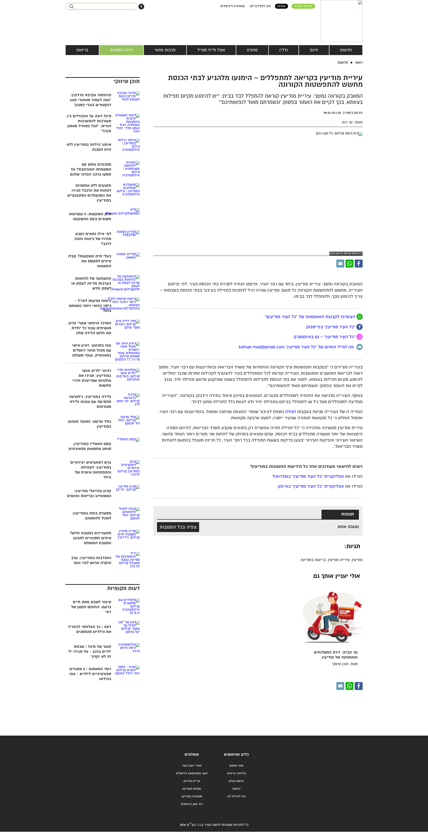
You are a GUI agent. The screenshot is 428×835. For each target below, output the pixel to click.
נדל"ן (283, 50)
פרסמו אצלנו (303, 6)
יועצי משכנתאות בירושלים (192, 773)
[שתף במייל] (340, 264)
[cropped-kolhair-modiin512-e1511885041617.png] (342, 21)
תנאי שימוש (236, 765)
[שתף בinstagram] (359, 337)
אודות (281, 6)
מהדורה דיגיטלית (232, 6)
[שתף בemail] (359, 347)
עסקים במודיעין (191, 788)
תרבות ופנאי (165, 50)
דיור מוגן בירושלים (192, 804)
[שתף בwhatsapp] (359, 317)
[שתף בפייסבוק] (141, 6)
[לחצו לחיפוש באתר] (71, 6)
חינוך (314, 50)
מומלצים (192, 754)
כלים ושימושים (236, 754)
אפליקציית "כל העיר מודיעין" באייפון (311, 486)
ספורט (252, 50)
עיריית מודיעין (192, 781)
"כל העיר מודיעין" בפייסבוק (331, 327)
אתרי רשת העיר (191, 765)
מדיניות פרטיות (236, 773)
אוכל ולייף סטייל (211, 50)
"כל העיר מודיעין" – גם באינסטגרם (325, 337)
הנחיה (290, 412)
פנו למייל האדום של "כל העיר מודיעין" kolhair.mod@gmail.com (297, 347)
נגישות (236, 788)
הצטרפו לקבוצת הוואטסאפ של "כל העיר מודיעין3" (310, 317)
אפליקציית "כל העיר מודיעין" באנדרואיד (308, 476)
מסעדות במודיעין (192, 796)
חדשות (346, 50)
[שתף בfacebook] (359, 327)
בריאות (82, 50)
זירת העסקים (121, 50)
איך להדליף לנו (260, 6)
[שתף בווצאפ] (349, 264)
